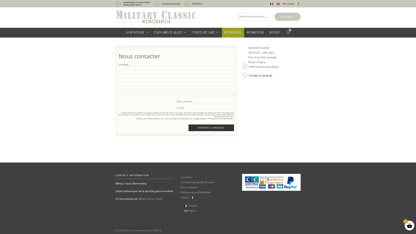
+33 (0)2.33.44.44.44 (171, 3)
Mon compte (288, 3)
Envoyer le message (211, 127)
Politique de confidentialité (196, 192)
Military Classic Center (150, 198)
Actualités (186, 177)
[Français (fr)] (272, 3)
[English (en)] (278, 3)
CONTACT (197, 3)
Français (192, 205)
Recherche (287, 17)
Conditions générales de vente (197, 182)
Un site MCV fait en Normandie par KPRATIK (138, 230)
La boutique (135, 32)
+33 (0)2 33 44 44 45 (260, 76)
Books (275, 32)
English (191, 210)
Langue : (186, 197)
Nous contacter (189, 187)
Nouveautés (233, 32)
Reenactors (255, 32)
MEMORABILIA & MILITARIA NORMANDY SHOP (136, 3)
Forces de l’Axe (203, 32)
